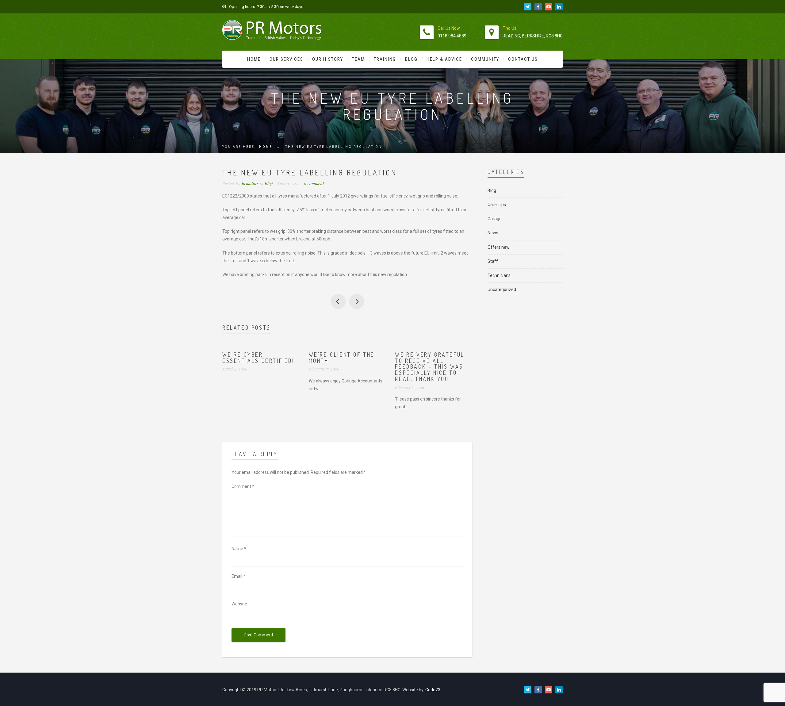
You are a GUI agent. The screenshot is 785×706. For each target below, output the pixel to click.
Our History (327, 59)
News (493, 232)
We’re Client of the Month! (342, 357)
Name (239, 548)
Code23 (432, 689)
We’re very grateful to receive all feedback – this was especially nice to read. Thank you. (429, 366)
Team (358, 59)
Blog (411, 59)
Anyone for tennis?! (338, 301)
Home (254, 59)
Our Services (286, 59)
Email (238, 576)
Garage (495, 218)
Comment (243, 486)
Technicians (499, 275)
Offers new (499, 247)
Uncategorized (502, 289)
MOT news (356, 301)
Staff (493, 261)
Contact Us (523, 59)
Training (385, 59)
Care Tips (497, 204)
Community (485, 59)
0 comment (314, 183)
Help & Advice (444, 59)
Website (239, 603)
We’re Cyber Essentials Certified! (258, 357)
